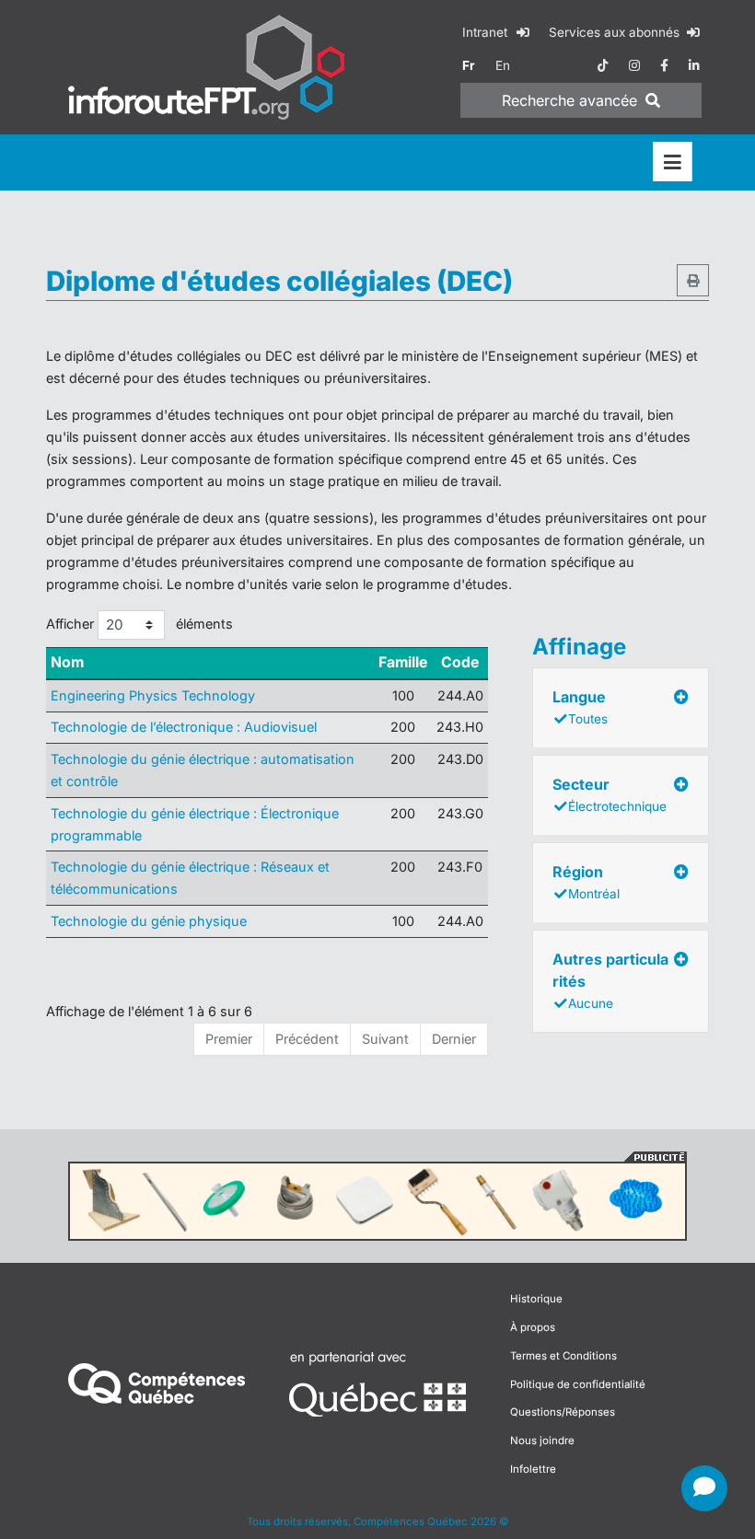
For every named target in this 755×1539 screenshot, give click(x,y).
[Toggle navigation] (672, 162)
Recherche (569, 100)
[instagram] (634, 65)
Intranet (486, 32)
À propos (532, 1327)
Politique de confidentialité (577, 1384)
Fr (468, 65)
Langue (580, 707)
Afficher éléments (139, 623)
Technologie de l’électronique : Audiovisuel (184, 727)
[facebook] (664, 65)
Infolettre (533, 1469)
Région (586, 881)
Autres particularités (610, 980)
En (502, 65)
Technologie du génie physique (149, 921)
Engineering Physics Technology (153, 695)
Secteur (609, 794)
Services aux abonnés (616, 32)
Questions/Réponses (562, 1412)
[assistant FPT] (704, 1488)
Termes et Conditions (563, 1355)
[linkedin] (694, 65)
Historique (536, 1298)
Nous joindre (542, 1440)
